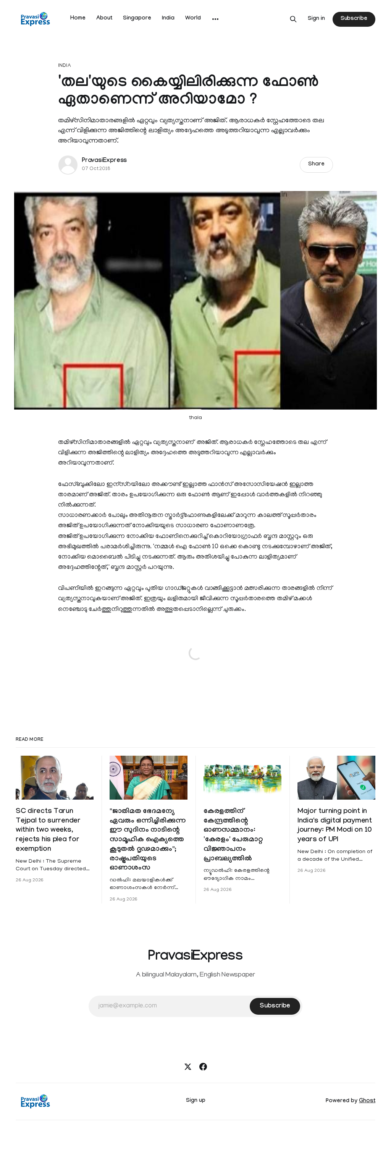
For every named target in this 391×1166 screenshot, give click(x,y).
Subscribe (354, 19)
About (104, 18)
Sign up (195, 1101)
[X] (188, 1066)
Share (316, 164)
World (193, 18)
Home (78, 18)
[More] (215, 19)
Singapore (137, 18)
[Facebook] (203, 1066)
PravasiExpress (104, 161)
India (168, 18)
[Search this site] (293, 19)
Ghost (367, 1101)
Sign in (316, 19)
